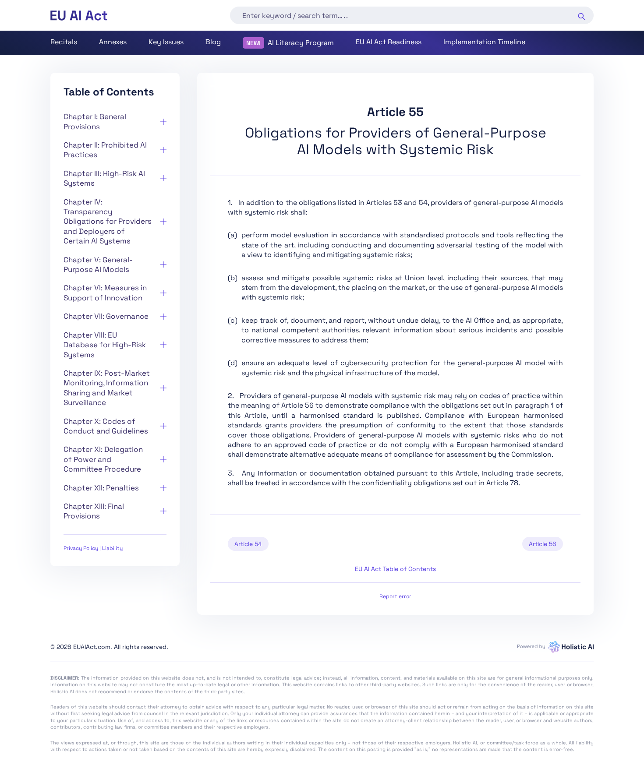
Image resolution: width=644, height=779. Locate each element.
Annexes (113, 41)
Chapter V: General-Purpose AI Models (98, 264)
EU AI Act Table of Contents (395, 569)
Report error (395, 596)
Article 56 (542, 544)
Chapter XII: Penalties (101, 488)
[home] (78, 15)
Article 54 (248, 544)
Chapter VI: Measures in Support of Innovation (105, 292)
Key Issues (166, 41)
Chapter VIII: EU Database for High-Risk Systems (105, 345)
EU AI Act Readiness (388, 41)
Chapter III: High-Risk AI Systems (104, 178)
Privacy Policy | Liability (93, 548)
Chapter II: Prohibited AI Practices (105, 149)
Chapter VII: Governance (106, 316)
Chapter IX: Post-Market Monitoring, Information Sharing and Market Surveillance (107, 387)
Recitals (63, 41)
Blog (213, 41)
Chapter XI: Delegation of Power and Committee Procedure (103, 459)
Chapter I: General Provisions (95, 121)
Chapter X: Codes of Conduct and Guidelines (106, 426)
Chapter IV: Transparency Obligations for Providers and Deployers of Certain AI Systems (108, 221)
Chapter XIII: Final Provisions (94, 511)
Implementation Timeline (484, 41)
